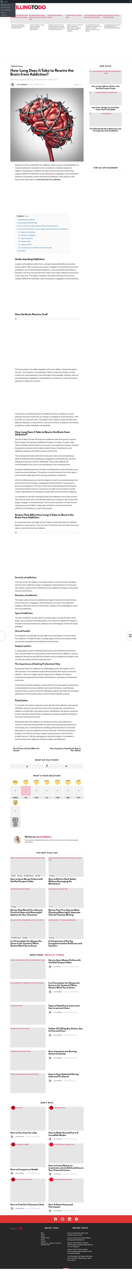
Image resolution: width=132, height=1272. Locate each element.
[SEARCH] (120, 12)
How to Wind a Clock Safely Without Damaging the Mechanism (62, 881)
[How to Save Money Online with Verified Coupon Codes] (19, 19)
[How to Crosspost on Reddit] (28, 1155)
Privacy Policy (45, 1238)
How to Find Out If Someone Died (27, 1205)
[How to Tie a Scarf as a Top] (28, 1119)
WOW (51, 906)
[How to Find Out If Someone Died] (28, 1190)
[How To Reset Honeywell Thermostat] (66, 1190)
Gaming (67, 12)
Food (60, 12)
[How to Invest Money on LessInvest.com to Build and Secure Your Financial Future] (66, 1153)
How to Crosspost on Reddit (24, 1170)
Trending (13, 1108)
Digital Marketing (47, 12)
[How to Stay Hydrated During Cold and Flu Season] (28, 1083)
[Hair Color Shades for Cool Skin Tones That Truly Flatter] (105, 98)
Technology (88, 12)
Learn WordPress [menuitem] (6, 10)
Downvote (66, 766)
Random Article (45, 1244)
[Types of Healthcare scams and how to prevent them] (28, 1015)
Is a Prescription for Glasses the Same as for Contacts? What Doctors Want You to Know (93, 28)
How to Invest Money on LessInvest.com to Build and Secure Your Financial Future (66, 1168)
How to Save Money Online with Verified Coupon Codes (17, 27)
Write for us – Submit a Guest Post (51, 1243)
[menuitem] (1, 1)
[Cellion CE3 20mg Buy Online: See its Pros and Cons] (28, 1037)
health (47, 425)
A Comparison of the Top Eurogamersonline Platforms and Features (112, 27)
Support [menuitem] (3, 12)
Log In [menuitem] (6, 1)
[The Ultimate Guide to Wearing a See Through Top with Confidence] (105, 120)
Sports (43, 1236)
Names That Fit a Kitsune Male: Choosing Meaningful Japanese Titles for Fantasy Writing (75, 28)
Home (21, 12)
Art (27, 12)
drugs (51, 174)
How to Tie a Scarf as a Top (23, 1133)
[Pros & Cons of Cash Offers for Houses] (2, 636)
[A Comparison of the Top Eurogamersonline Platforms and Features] (112, 19)
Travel (42, 1234)
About (43, 1239)
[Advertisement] (66, 47)
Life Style (76, 12)
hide (26, 216)
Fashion (13, 875)
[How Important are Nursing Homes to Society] (28, 1060)
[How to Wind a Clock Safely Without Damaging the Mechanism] (38, 19)
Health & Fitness (28, 875)
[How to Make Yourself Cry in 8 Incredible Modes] (66, 1119)
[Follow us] (117, 12)
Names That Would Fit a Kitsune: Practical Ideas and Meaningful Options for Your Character (26, 912)
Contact (43, 1241)
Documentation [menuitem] (5, 7)
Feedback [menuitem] (4, 15)
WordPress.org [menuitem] (5, 5)
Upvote (27, 766)
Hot (51, 1144)
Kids (42, 1233)
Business (34, 12)
